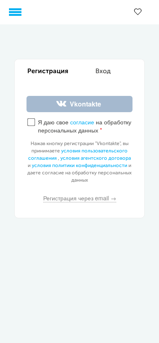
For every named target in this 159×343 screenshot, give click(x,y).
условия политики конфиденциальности (79, 165)
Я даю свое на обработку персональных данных (84, 126)
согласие (82, 122)
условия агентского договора (95, 158)
